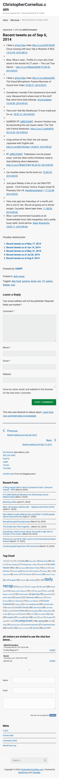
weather (10, 628)
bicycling (16, 571)
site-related (42, 614)
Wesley (6, 285)
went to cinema (23, 628)
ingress (18, 604)
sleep (52, 614)
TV (43, 281)
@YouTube (20, 45)
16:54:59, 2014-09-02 (17, 103)
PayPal (6, 458)
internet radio (48, 604)
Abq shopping (13, 564)
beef (45, 568)
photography (34, 611)
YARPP (18, 268)
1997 (11, 561)
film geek (38, 591)
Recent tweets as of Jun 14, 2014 (23, 247)
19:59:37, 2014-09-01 (36, 85)
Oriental (10, 611)
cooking (32, 580)
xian (13, 285)
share (33, 281)
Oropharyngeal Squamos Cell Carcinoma (21, 546)
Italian (9, 608)
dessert (21, 587)
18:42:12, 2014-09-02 (24, 114)
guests (18, 598)
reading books (47, 611)
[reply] (52, 650)
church (38, 574)
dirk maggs (32, 587)
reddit (5, 462)
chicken (16, 574)
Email (6, 361)
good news (7, 598)
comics (23, 580)
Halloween (30, 597)
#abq (35, 223)
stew (35, 617)
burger (45, 571)
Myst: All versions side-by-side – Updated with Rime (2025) (28, 507)
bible (7, 571)
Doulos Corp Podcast (18, 591)
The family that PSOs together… (17, 527)
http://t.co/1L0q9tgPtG (42, 128)
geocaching (48, 594)
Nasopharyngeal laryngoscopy (16, 521)
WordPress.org (9, 745)
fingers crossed (8, 594)
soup (20, 617)
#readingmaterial (34, 190)
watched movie (49, 625)
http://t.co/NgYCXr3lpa (18, 147)
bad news (22, 568)
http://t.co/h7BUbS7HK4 (18, 165)
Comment (8, 311)
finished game (23, 594)
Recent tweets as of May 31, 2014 (23, 251)
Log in (5, 730)
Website (7, 374)
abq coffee (33, 561)
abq (22, 561)
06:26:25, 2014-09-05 (42, 165)
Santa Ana (14, 614)
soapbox (10, 617)
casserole (6, 574)
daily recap (18, 276)
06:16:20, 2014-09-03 (17, 132)
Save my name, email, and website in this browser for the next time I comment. (28, 391)
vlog (4, 625)
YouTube (7, 468)
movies (25, 607)
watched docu (16, 625)
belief (53, 568)
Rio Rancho (8, 452)
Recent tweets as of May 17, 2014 (23, 243)
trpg (4, 621)
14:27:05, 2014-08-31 (17, 52)
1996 (4, 561)
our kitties (20, 611)
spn (39, 281)
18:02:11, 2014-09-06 (17, 226)
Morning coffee (9, 502)
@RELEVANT (26, 121)
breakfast (35, 571)
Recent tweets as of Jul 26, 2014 (23, 254)
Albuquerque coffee (30, 564)
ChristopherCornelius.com (32, 769)
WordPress (23, 772)
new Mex (49, 608)
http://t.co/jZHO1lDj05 (43, 45)
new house (37, 608)
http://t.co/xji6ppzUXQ (43, 78)
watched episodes (31, 625)
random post (8, 474)
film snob (48, 591)
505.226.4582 (9, 455)
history (41, 598)
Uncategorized (23, 620)
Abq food (16, 281)
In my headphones (31, 604)
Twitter (6, 465)
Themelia (36, 772)
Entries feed (8, 735)
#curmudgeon (45, 99)
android (42, 564)
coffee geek (11, 580)
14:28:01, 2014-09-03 (41, 147)
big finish (25, 571)
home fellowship (17, 601)
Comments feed (10, 740)
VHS (50, 621)
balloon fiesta (34, 568)
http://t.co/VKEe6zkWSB (28, 67)
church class (50, 574)
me (16, 607)
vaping (49, 281)
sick (31, 614)
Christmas (27, 574)
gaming (26, 281)
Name (6, 347)
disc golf (42, 587)
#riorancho (44, 223)
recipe (5, 614)
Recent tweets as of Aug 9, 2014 (23, 258)
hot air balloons (33, 601)
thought (49, 617)
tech (41, 617)
